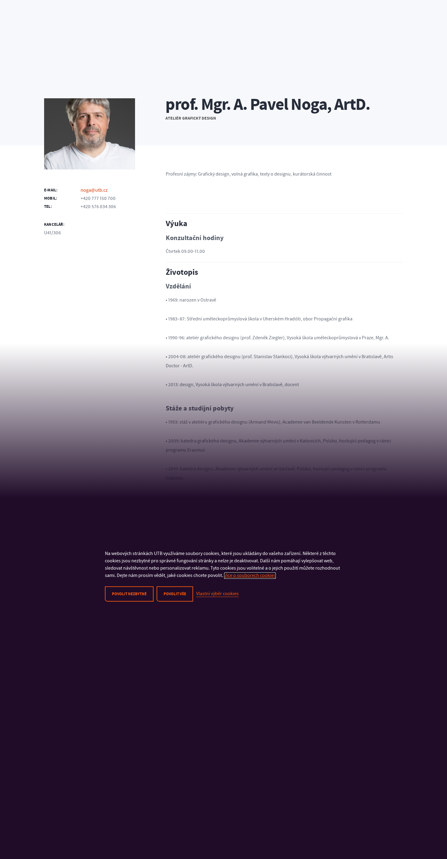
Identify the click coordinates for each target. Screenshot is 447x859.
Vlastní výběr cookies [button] (217, 594)
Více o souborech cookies (250, 575)
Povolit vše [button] (175, 594)
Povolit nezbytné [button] (129, 594)
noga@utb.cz (94, 190)
